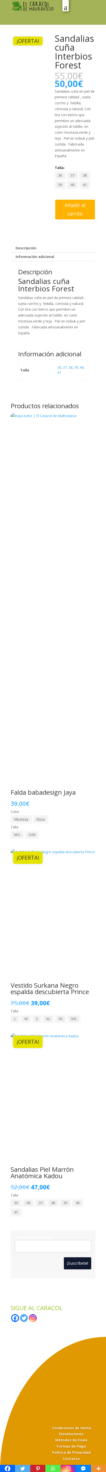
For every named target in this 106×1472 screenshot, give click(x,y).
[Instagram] (33, 1318)
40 (82, 367)
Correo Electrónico (34, 1237)
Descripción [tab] (26, 248)
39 (76, 367)
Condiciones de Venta (71, 1427)
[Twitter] (24, 1318)
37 (65, 367)
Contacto (71, 1458)
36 (59, 367)
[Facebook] (15, 1318)
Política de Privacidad (71, 1452)
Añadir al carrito (75, 209)
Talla (59, 167)
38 (70, 367)
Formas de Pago (71, 1446)
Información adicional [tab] (35, 256)
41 (59, 372)
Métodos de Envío (71, 1439)
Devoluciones (71, 1433)
